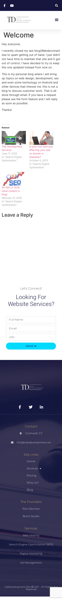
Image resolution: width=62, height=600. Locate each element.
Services (32, 468)
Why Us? (33, 482)
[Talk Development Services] (14, 138)
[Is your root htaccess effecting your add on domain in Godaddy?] (41, 138)
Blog (30, 489)
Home (31, 461)
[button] (56, 5)
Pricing (31, 475)
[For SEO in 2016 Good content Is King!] (14, 179)
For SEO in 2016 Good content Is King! (11, 191)
